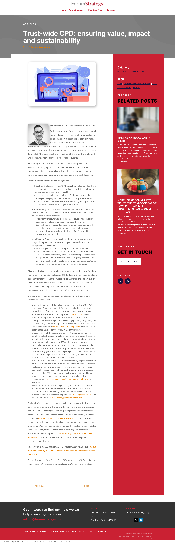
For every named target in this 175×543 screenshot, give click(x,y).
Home (63, 10)
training (137, 87)
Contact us (129, 262)
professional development (137, 83)
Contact (111, 10)
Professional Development (39, 47)
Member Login (42, 531)
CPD (120, 83)
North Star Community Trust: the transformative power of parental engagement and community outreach (138, 206)
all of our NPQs (75, 314)
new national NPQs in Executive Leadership (57, 418)
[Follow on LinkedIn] (141, 520)
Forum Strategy (76, 10)
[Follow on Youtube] (128, 281)
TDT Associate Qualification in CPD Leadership (68, 379)
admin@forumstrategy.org (42, 519)
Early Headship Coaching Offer (66, 326)
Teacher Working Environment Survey (65, 397)
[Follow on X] (120, 281)
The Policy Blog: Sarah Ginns (134, 139)
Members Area (95, 10)
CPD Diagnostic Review (81, 394)
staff (154, 83)
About (32, 531)
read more (122, 161)
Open (25, 47)
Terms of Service (100, 531)
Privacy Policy (64, 531)
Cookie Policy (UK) (78, 531)
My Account (54, 531)
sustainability (124, 87)
